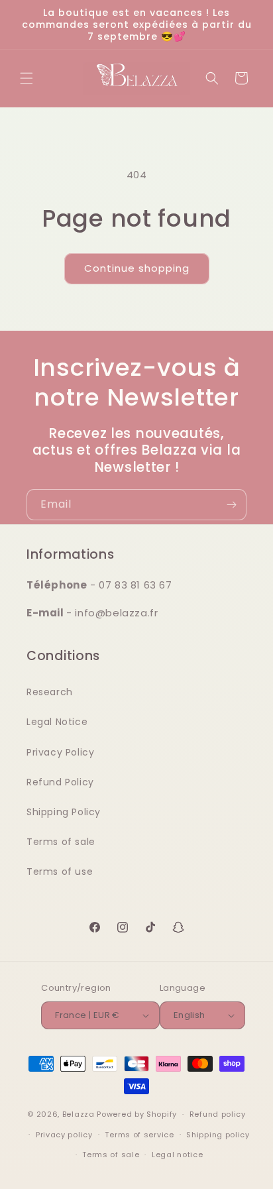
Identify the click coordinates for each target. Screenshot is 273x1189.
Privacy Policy (60, 752)
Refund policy (218, 1114)
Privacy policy (64, 1134)
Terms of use (60, 871)
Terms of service (139, 1134)
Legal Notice (57, 721)
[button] (26, 78)
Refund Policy (60, 782)
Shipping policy (218, 1134)
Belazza (78, 1114)
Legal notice (177, 1154)
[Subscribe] (231, 504)
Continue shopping (137, 268)
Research (50, 692)
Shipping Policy (64, 812)
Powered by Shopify (137, 1114)
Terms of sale (61, 841)
